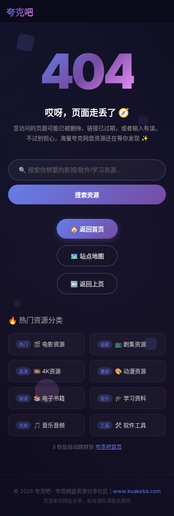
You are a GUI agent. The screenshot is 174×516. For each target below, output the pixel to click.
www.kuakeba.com (137, 491)
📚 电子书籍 (42, 398)
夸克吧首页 (108, 446)
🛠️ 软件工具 (123, 425)
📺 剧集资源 (123, 344)
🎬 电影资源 (42, 344)
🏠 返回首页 (87, 229)
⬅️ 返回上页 (87, 284)
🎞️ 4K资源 (40, 371)
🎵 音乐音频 (42, 425)
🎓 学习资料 (123, 398)
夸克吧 (19, 12)
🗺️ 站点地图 (87, 256)
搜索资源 (87, 194)
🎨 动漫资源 (123, 371)
